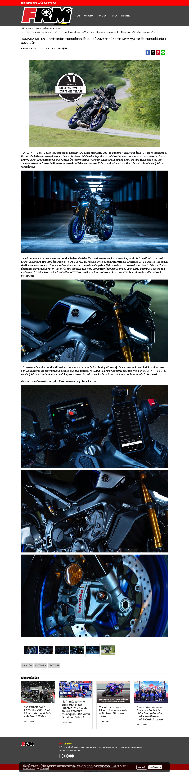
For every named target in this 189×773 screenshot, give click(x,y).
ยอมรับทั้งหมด (155, 767)
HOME (78, 15)
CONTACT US (88, 15)
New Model (125, 15)
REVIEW (114, 15)
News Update (102, 15)
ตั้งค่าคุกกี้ (141, 767)
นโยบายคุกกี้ (44, 768)
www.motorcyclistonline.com (81, 381)
